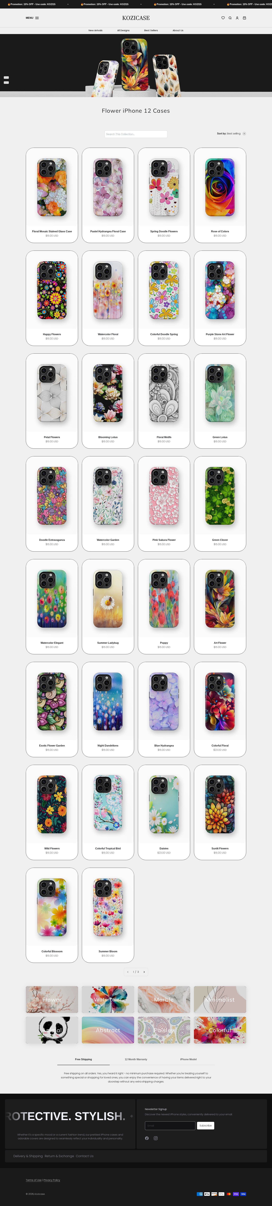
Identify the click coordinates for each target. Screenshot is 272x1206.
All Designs (123, 30)
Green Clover (220, 540)
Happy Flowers (52, 334)
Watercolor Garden (108, 540)
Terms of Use (34, 1180)
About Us (178, 30)
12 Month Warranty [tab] (136, 1059)
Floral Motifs (164, 437)
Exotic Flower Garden (52, 745)
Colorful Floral (220, 745)
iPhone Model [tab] (188, 1059)
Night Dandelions (108, 745)
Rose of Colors (220, 231)
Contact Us (85, 1156)
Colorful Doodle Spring (164, 334)
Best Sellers (151, 30)
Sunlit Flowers (220, 848)
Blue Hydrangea (164, 745)
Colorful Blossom (52, 951)
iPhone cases (109, 1135)
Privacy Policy (52, 1180)
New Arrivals (95, 30)
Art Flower (220, 643)
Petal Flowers (52, 437)
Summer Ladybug (108, 643)
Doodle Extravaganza (52, 540)
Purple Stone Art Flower (220, 334)
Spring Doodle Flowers (164, 231)
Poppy (164, 643)
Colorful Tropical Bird (108, 848)
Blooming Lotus (108, 437)
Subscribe (206, 1125)
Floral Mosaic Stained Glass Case (52, 231)
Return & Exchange (59, 1156)
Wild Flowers (52, 848)
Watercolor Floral (108, 334)
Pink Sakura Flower (164, 540)
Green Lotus (220, 437)
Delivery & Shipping (28, 1156)
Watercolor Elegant (52, 643)
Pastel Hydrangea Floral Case (108, 231)
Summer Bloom (108, 951)
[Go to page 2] (144, 972)
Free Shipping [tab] (83, 1059)
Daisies (164, 848)
